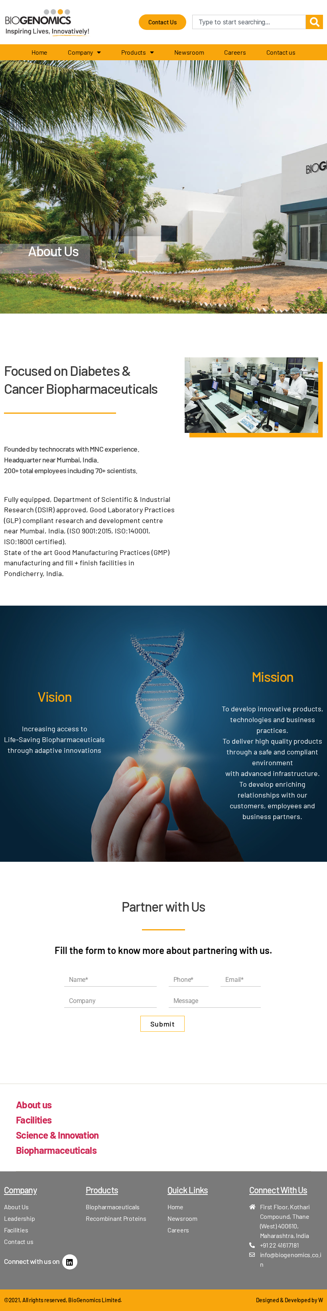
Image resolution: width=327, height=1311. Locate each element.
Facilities (33, 1119)
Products (133, 52)
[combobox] (249, 22)
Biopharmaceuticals (56, 1150)
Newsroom (189, 52)
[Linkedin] (69, 1262)
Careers (235, 52)
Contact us (280, 52)
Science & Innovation (57, 1135)
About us (34, 1104)
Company (80, 52)
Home (39, 52)
